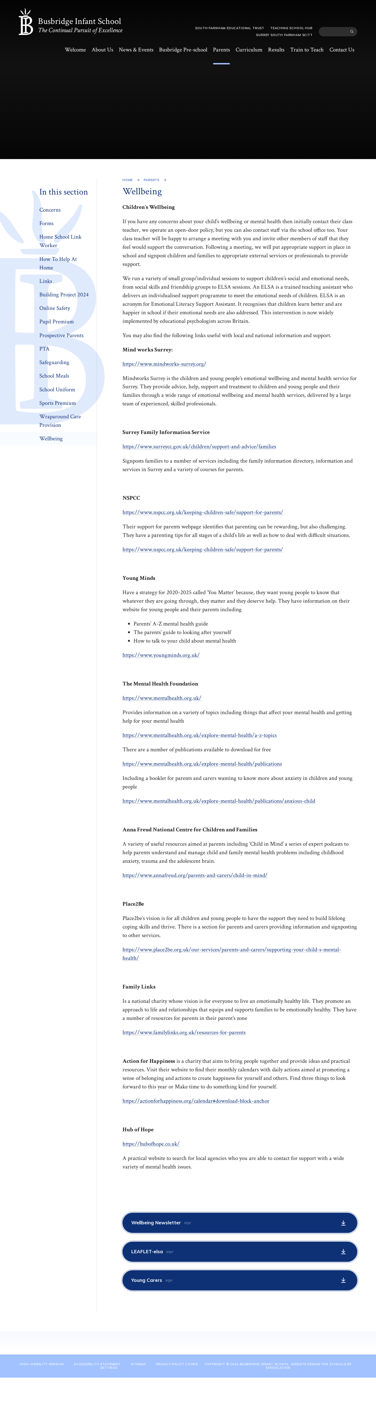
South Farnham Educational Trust (229, 28)
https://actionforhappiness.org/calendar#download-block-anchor (195, 1101)
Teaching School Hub (291, 28)
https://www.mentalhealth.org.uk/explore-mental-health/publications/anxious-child (218, 801)
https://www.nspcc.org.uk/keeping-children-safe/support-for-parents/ (202, 512)
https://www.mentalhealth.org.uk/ (161, 698)
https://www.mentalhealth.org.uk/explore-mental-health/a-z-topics (199, 735)
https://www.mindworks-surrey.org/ (164, 364)
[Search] (352, 31)
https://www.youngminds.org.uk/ (161, 655)
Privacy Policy (170, 1364)
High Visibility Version (42, 1364)
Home (127, 180)
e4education (278, 1368)
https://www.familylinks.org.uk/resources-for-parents (184, 1032)
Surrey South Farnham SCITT (284, 35)
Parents (151, 180)
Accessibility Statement (97, 1364)
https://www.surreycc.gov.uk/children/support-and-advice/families (199, 446)
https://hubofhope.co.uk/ (151, 1144)
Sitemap (138, 1364)
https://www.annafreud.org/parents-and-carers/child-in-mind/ (195, 875)
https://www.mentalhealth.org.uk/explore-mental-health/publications (202, 764)
